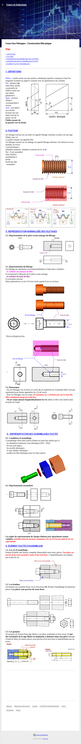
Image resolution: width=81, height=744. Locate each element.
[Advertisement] (40, 24)
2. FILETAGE (9, 57)
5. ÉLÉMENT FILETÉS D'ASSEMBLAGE (18, 64)
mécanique (10, 710)
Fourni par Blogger (42, 735)
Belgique (9, 706)
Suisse (18, 710)
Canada (34, 706)
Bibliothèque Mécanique (22, 706)
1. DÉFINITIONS (10, 54)
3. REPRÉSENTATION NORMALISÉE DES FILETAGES (22, 59)
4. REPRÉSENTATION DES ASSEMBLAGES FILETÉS (22, 61)
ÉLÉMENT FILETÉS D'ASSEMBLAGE (25, 546)
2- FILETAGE (12, 130)
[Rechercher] (78, 5)
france (64, 706)
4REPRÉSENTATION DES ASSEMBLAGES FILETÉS (32, 434)
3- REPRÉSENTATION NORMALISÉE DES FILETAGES (31, 231)
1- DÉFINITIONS (13, 71)
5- (7, 546)
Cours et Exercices (16, 4)
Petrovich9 (45, 738)
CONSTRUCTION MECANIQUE (49, 706)
